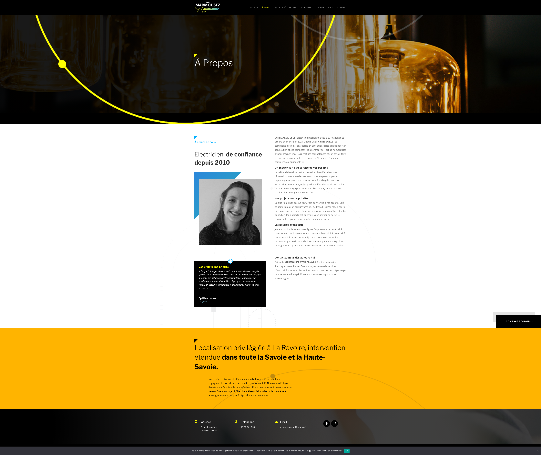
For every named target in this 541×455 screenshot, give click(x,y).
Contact (342, 7)
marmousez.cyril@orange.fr (293, 427)
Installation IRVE (324, 7)
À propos (266, 7)
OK (347, 451)
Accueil (254, 7)
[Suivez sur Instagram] (334, 423)
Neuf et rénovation (285, 7)
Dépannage (306, 7)
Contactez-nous (518, 321)
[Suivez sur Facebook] (326, 423)
